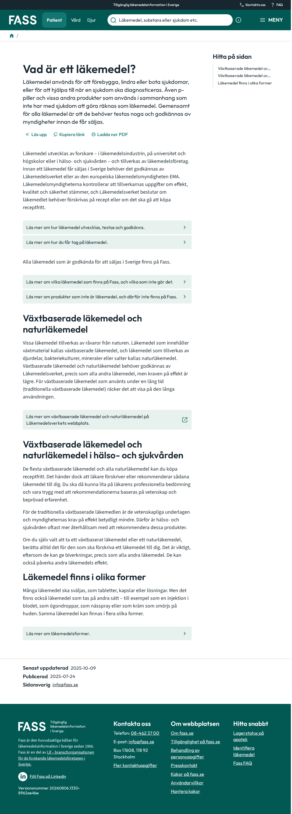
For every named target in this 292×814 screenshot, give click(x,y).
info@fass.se (65, 684)
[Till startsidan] (11, 35)
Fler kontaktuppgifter (135, 765)
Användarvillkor (187, 782)
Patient (54, 20)
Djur (91, 20)
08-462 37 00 (145, 733)
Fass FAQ (242, 763)
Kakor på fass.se (187, 774)
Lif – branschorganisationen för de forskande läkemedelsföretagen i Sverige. (56, 758)
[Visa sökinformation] (238, 20)
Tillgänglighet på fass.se (195, 741)
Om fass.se (182, 733)
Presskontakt (184, 765)
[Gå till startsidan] (22, 20)
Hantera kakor (185, 791)
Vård (75, 20)
